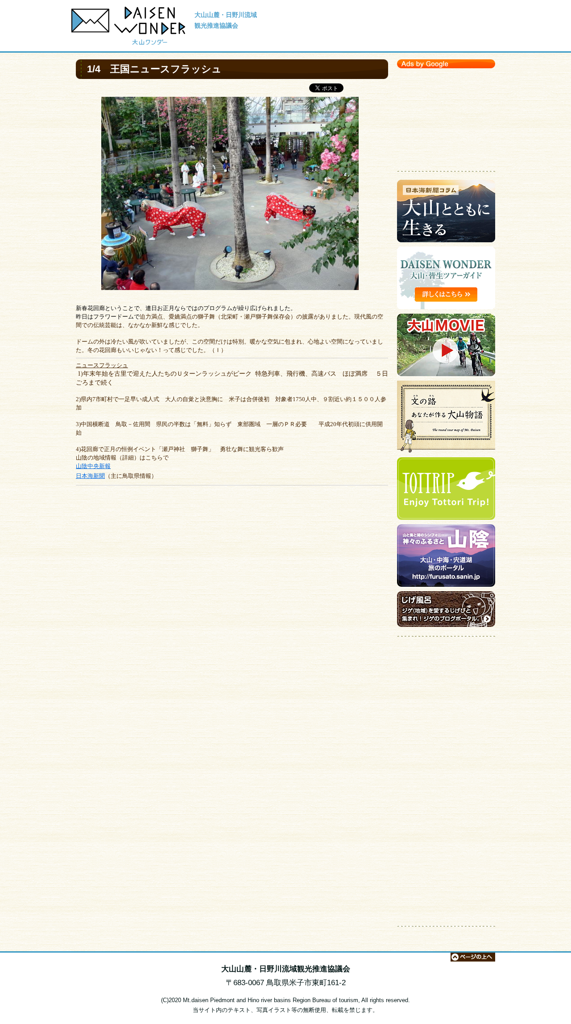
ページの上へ (473, 957)
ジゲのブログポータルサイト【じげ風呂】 (446, 611)
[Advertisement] (446, 117)
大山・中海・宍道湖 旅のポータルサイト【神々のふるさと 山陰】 (446, 557)
